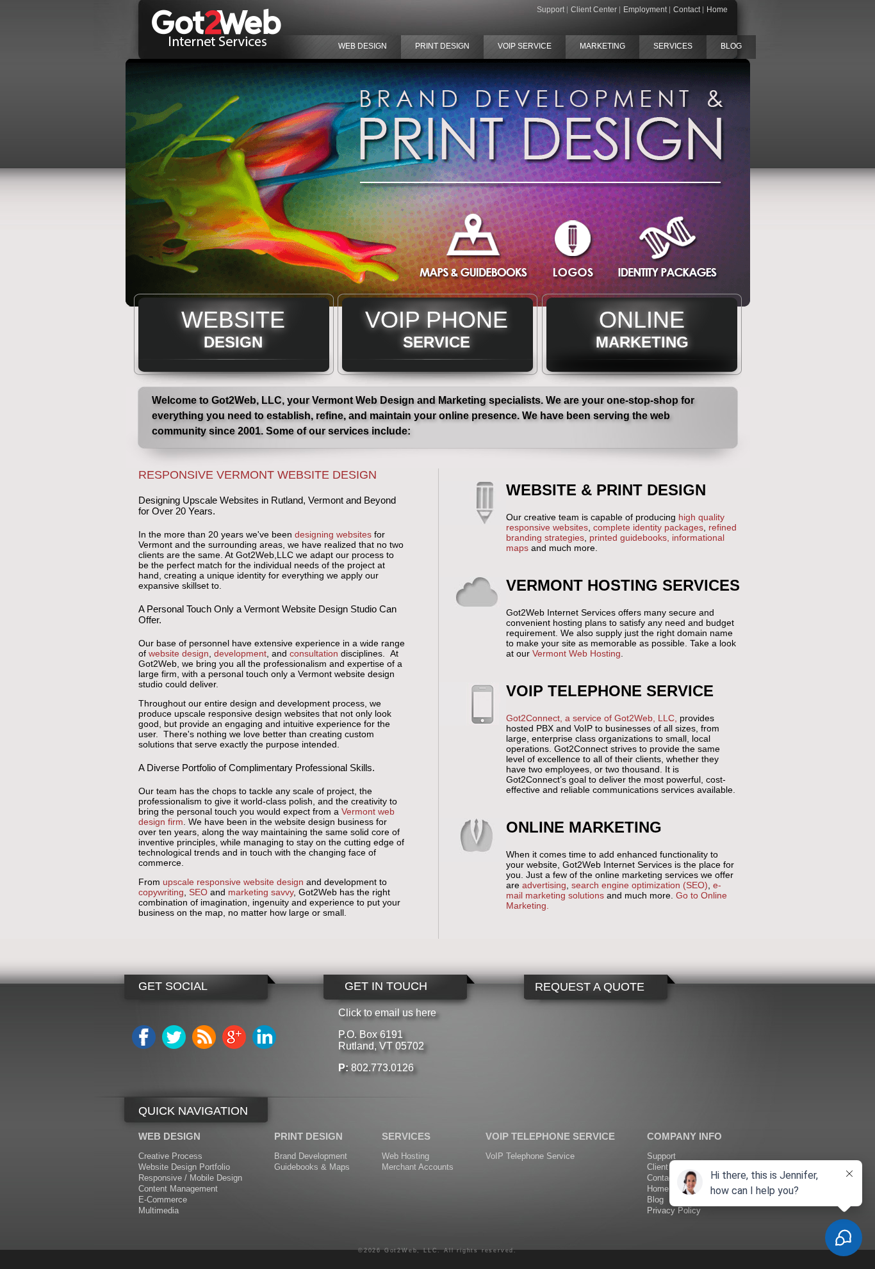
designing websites (333, 534)
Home (717, 9)
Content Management (178, 1188)
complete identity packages (648, 527)
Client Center (594, 9)
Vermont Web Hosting (576, 653)
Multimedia (158, 1210)
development (240, 653)
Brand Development (310, 1156)
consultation (315, 653)
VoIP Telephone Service (530, 1156)
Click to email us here (387, 1012)
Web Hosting (405, 1156)
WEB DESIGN (169, 1136)
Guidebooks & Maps (312, 1167)
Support (550, 9)
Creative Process (170, 1156)
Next (763, 186)
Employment (645, 9)
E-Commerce (162, 1199)
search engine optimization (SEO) (639, 885)
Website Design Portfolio (184, 1167)
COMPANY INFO (684, 1136)
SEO (198, 892)
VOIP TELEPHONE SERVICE (550, 1136)
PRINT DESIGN (308, 1136)
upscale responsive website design (233, 882)
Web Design (362, 46)
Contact (686, 9)
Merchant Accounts (418, 1167)
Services (672, 46)
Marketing (602, 46)
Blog (731, 46)
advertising (544, 885)
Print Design (442, 46)
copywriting (161, 892)
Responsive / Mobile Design (190, 1178)
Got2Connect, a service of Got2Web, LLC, (591, 718)
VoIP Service (525, 46)
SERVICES (406, 1136)
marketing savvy (260, 892)
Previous (112, 186)
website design (179, 653)
